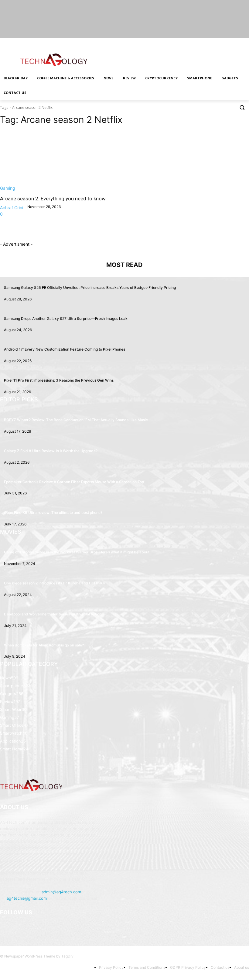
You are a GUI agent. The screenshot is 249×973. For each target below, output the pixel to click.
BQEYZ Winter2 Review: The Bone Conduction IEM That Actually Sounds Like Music (76, 419)
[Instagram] (220, 42)
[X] (228, 42)
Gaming (7, 188)
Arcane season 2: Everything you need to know (53, 199)
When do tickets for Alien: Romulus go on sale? (44, 645)
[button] (242, 107)
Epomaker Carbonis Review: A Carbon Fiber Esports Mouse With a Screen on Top (74, 482)
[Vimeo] (237, 42)
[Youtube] (245, 42)
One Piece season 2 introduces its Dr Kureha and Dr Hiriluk (54, 583)
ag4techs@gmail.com (27, 898)
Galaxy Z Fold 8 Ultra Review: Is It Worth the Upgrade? (50, 450)
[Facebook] (211, 42)
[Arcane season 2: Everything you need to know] (60, 161)
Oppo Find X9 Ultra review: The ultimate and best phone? (53, 512)
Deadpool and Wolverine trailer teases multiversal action (52, 614)
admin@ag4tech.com (61, 891)
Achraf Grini (11, 207)
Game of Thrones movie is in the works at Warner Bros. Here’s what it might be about (76, 552)
